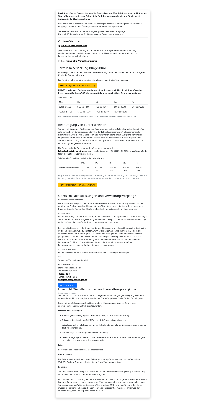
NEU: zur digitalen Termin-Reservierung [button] (77, 85)
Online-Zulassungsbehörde (74, 45)
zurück (68, 285)
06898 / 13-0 (64, 274)
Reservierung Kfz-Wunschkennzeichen (79, 61)
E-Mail (72, 278)
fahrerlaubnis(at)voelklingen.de (73, 151)
